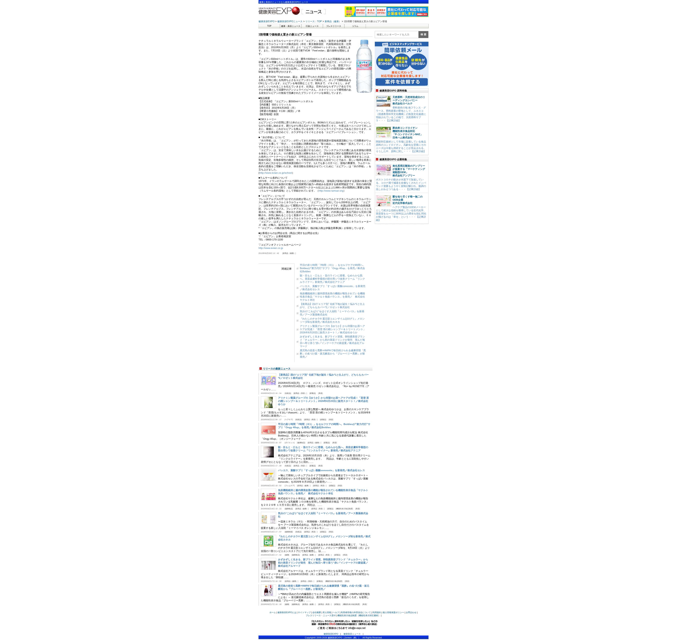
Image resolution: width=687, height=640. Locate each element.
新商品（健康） (289, 253)
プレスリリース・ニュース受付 (321, 615)
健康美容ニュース (352, 634)
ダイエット (289, 443)
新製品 (312, 393)
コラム (355, 26)
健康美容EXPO (331, 634)
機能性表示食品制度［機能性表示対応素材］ (358, 615)
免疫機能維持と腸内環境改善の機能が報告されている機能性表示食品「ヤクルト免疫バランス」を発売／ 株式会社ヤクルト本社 (332, 296)
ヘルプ (336, 612)
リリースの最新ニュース (277, 368)
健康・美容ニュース (290, 26)
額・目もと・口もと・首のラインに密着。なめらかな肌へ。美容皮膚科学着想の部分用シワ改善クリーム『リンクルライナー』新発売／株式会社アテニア (332, 278)
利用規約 (376, 612)
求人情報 (327, 612)
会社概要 (316, 612)
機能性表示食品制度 (344, 509)
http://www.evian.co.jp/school (275, 172)
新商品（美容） (300, 393)
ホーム (272, 612)
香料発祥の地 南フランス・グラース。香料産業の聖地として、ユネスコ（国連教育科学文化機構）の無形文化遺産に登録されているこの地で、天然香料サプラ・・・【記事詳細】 (401, 114)
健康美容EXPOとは (286, 612)
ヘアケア (288, 420)
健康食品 (301, 443)
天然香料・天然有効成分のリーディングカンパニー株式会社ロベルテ (409, 100)
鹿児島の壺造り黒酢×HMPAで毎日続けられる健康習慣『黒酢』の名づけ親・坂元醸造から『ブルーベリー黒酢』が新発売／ (333, 353)
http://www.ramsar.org (331, 190)
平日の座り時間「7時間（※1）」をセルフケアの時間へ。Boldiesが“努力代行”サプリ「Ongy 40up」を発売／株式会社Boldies (332, 268)
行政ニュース (312, 26)
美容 (320, 393)
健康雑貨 (288, 532)
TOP (269, 26)
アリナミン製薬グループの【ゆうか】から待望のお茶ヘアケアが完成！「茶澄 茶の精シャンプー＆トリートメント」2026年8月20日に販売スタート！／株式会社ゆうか (333, 329)
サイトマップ (304, 612)
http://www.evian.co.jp (271, 248)
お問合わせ (411, 612)
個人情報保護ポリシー (393, 612)
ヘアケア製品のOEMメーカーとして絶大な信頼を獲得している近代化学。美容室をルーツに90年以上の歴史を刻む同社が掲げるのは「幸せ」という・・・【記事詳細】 (401, 213)
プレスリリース (333, 26)
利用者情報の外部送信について (356, 612)
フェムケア (289, 486)
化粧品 (288, 393)
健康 (287, 555)
